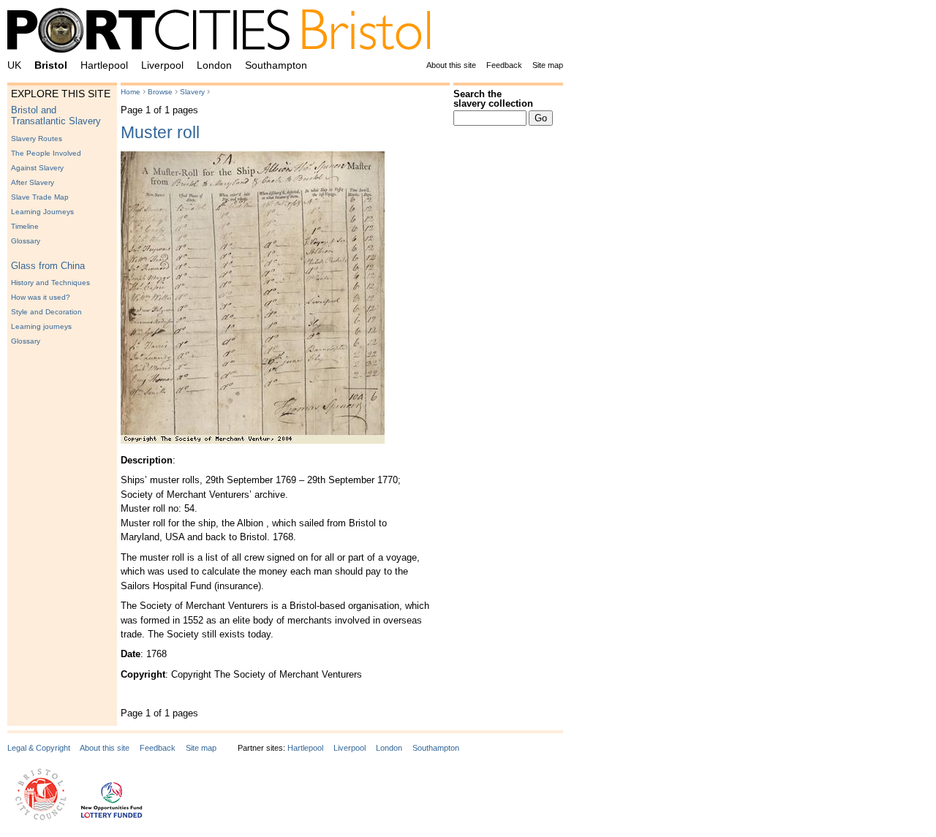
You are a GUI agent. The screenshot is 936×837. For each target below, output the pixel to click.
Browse (160, 92)
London (214, 65)
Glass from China (48, 265)
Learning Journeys (42, 212)
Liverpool (162, 65)
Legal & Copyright (38, 747)
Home (130, 92)
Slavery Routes (36, 139)
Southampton (276, 65)
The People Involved (46, 153)
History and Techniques (50, 283)
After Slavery (32, 182)
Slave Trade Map (40, 197)
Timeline (25, 226)
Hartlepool (104, 65)
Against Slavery (37, 168)
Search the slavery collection (493, 98)
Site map (547, 65)
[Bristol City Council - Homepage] (41, 817)
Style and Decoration (46, 312)
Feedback (504, 65)
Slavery (192, 92)
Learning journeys (41, 326)
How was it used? (40, 297)
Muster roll (160, 132)
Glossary (25, 241)
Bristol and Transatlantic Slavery (56, 115)
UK (14, 65)
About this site (451, 65)
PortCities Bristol (224, 32)
